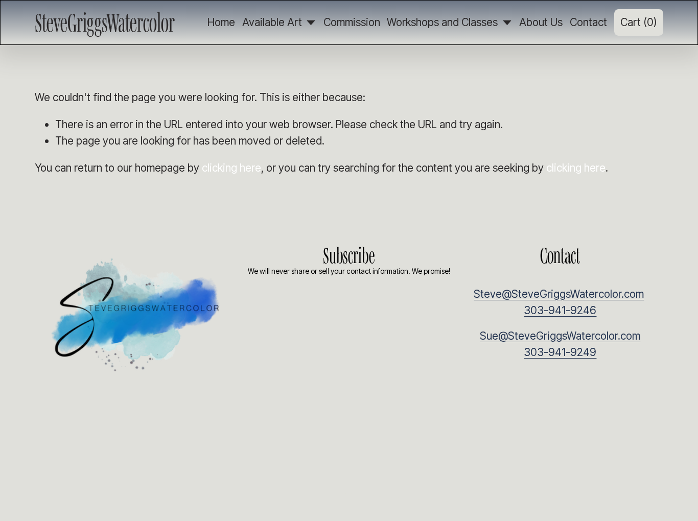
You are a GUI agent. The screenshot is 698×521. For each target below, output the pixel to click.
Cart (638, 22)
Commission (351, 22)
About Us (541, 22)
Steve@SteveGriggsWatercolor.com (559, 294)
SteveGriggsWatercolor (105, 22)
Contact (588, 22)
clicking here (231, 167)
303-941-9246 (560, 310)
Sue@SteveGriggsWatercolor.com (560, 335)
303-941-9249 (560, 352)
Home (221, 22)
